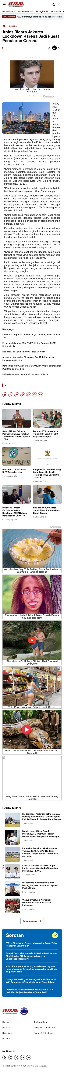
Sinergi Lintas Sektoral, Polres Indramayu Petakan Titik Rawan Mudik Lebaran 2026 (16, 435)
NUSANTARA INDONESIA (19, 1066)
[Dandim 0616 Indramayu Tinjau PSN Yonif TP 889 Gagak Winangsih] (47, 418)
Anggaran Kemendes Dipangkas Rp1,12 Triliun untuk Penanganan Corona (28, 358)
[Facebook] (4, 394)
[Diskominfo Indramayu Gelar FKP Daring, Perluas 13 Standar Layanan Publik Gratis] (12, 888)
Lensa (25, 11)
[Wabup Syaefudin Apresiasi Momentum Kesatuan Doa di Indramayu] (12, 906)
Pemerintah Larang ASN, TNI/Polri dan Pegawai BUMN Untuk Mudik (29, 344)
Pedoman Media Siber (44, 1027)
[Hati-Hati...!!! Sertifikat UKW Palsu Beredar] (16, 456)
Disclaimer (7, 1033)
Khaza (56, 11)
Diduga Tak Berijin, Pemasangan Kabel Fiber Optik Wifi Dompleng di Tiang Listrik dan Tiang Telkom (31, 980)
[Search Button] (60, 4)
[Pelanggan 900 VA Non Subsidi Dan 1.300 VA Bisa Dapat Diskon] (47, 494)
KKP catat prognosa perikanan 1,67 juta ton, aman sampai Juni (31, 336)
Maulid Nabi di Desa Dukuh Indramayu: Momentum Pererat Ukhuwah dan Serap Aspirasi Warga (40, 834)
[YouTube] (22, 1057)
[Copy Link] (40, 394)
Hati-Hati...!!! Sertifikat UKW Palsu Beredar (23, 351)
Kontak (5, 1022)
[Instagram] (10, 1057)
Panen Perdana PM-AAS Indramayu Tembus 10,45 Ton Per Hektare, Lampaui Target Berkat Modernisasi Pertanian (40, 852)
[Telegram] (16, 394)
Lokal (3, 867)
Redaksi (6, 1027)
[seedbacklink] (23, 1011)
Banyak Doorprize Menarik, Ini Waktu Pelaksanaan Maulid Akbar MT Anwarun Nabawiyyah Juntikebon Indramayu (31, 956)
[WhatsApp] (28, 394)
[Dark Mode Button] (54, 4)
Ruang (42, 11)
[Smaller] (49, 47)
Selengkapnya (30, 921)
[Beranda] (3, 25)
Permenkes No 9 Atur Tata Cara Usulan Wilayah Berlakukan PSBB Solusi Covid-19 (31, 367)
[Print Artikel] (34, 394)
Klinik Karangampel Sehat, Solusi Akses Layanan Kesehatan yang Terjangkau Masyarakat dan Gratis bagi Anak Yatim (31, 969)
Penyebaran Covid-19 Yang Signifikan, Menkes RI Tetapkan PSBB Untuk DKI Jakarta (47, 473)
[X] (10, 394)
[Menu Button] (4, 4)
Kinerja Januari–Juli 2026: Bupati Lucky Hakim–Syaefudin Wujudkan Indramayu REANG (40, 868)
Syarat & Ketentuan (43, 1033)
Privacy (6, 1038)
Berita (8, 11)
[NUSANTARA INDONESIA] (16, 4)
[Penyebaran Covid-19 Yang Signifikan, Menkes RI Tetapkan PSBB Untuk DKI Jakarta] (47, 456)
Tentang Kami (40, 1022)
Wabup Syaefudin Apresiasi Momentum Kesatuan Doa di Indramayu (36, 902)
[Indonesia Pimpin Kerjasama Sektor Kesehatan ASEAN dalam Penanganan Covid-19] (16, 494)
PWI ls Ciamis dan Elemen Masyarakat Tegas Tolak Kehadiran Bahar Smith (31, 944)
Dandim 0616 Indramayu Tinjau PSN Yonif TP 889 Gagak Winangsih (45, 434)
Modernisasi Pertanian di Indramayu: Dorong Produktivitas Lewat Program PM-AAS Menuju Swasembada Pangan (41, 816)
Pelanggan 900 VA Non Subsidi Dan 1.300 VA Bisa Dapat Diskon (46, 510)
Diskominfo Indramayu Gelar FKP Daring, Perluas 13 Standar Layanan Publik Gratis (40, 885)
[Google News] (28, 1057)
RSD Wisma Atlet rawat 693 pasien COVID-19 (25, 374)
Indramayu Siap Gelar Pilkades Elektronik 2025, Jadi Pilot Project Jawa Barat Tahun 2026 (30, 990)
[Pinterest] (22, 394)
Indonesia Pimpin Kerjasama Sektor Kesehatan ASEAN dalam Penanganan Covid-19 (15, 511)
